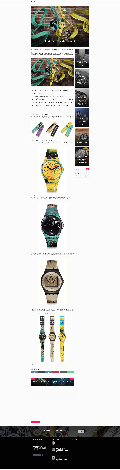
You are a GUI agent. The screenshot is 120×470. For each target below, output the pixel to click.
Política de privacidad (43, 419)
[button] (75, 5)
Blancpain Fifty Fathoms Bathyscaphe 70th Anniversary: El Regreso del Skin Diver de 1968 (62, 458)
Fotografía (59, 4)
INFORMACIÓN (74, 441)
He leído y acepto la (40, 419)
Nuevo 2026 (46, 4)
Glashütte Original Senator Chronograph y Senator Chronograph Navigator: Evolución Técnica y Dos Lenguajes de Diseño (82, 81)
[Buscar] (87, 169)
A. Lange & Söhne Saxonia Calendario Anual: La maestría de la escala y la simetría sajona (82, 62)
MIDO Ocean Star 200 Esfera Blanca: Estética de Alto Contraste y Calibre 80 (82, 141)
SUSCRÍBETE (81, 431)
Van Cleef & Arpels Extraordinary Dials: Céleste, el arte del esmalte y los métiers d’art (82, 121)
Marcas (53, 4)
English (71, 4)
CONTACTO (66, 4)
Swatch (71, 43)
